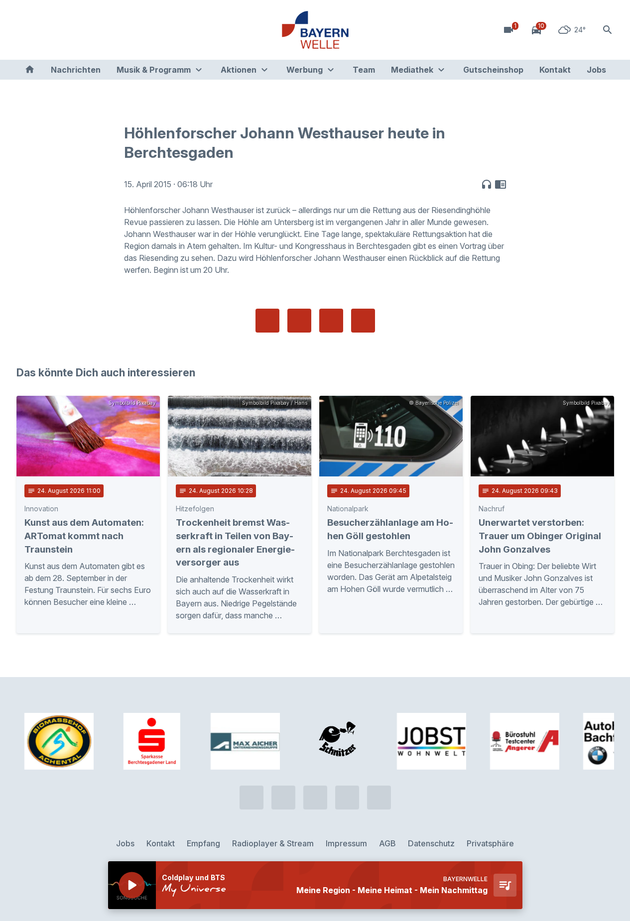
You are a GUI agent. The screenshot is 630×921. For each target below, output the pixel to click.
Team (364, 70)
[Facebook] (66, 30)
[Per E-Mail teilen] (363, 321)
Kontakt (555, 70)
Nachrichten (76, 70)
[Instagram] (86, 30)
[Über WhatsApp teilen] (331, 321)
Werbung (304, 70)
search (608, 30)
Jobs (596, 70)
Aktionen (238, 70)
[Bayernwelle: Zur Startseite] (315, 30)
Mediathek (412, 70)
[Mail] (106, 30)
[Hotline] (26, 30)
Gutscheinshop (493, 70)
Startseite (29, 70)
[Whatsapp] (46, 30)
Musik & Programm (154, 70)
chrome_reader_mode (500, 184)
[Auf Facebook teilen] (267, 321)
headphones (487, 184)
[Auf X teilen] (299, 321)
